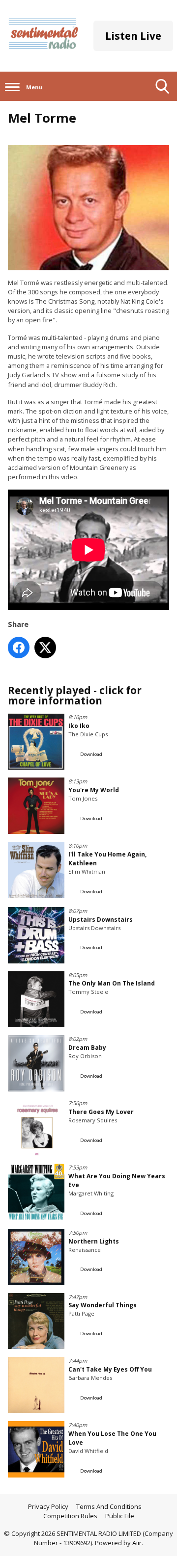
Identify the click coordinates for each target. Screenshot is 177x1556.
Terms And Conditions (109, 1506)
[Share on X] (45, 647)
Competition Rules (70, 1515)
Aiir (137, 1542)
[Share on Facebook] (19, 647)
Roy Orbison (85, 1056)
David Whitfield (88, 1450)
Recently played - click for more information (75, 695)
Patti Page (81, 1313)
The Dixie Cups (88, 734)
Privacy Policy (48, 1506)
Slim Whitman (86, 871)
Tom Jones (82, 798)
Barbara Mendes (90, 1377)
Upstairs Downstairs (94, 928)
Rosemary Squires (92, 1120)
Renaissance (84, 1249)
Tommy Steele (88, 991)
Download (91, 754)
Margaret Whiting (91, 1193)
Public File (119, 1515)
